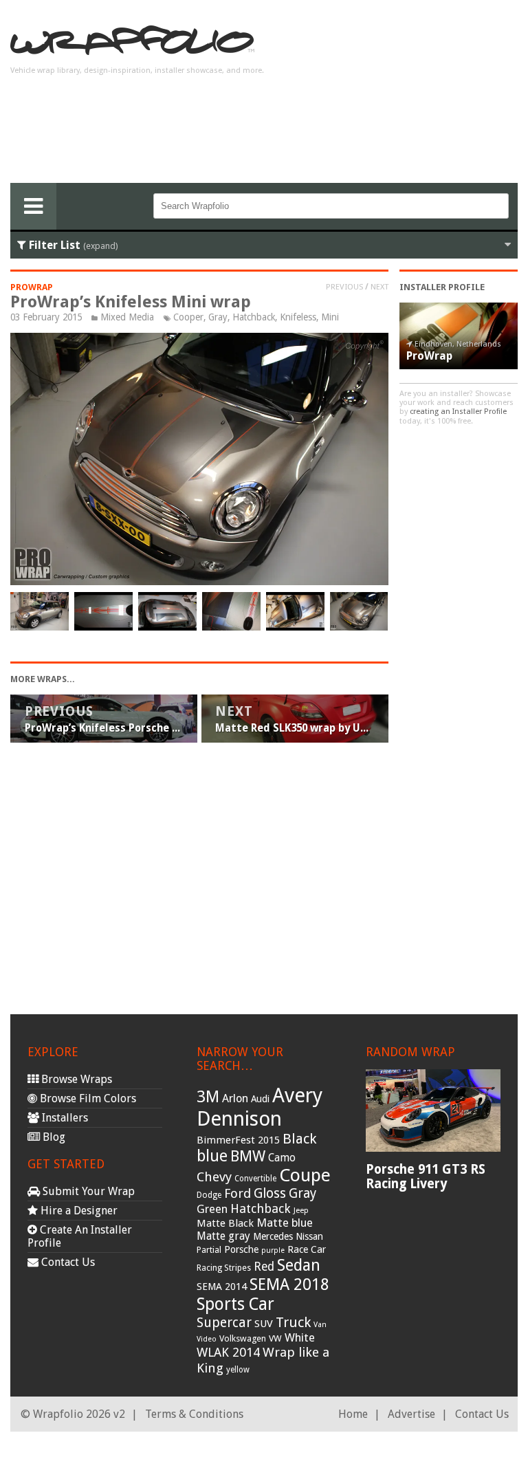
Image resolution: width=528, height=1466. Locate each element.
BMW (247, 1156)
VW (275, 1338)
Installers (63, 1117)
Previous (344, 287)
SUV (263, 1323)
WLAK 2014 (228, 1352)
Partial (209, 1250)
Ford (237, 1193)
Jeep (301, 1210)
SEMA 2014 (222, 1286)
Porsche (241, 1249)
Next (379, 287)
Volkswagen (242, 1338)
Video (207, 1339)
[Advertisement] (408, 97)
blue (212, 1156)
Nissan (309, 1236)
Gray (218, 316)
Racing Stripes (224, 1268)
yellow (238, 1370)
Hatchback (253, 316)
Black (299, 1138)
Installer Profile (442, 287)
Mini (330, 316)
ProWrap (31, 287)
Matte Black (225, 1223)
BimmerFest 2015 (238, 1140)
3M (208, 1096)
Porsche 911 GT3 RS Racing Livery (425, 1176)
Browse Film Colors (86, 1098)
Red (264, 1266)
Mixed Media (127, 316)
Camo (282, 1158)
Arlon (235, 1098)
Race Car (306, 1249)
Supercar (224, 1323)
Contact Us (66, 1262)
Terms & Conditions (194, 1414)
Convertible (255, 1178)
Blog (52, 1137)
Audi (260, 1098)
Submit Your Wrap (87, 1191)
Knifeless (298, 316)
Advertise (411, 1414)
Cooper (188, 316)
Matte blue (284, 1222)
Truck (293, 1322)
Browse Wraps (75, 1079)
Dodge (209, 1195)
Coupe (305, 1175)
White (300, 1337)
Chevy (214, 1177)
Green (212, 1209)
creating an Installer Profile (458, 411)
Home (353, 1414)
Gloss (270, 1193)
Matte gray (223, 1236)
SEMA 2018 (289, 1284)
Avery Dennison (259, 1107)
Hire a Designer (78, 1210)
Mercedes (273, 1236)
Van (320, 1324)
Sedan (298, 1265)
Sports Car (235, 1304)
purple (273, 1250)
